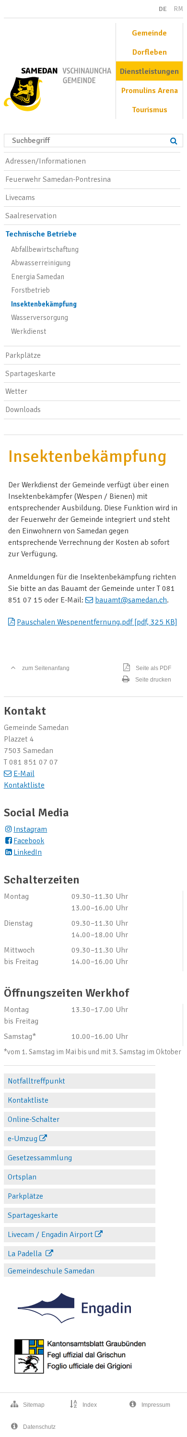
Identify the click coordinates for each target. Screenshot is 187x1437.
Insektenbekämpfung (44, 304)
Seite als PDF (153, 668)
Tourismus (149, 110)
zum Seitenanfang (46, 668)
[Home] (57, 86)
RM (178, 9)
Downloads (23, 409)
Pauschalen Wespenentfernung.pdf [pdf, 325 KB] (97, 622)
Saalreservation (31, 216)
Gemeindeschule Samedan (51, 1271)
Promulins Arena (149, 90)
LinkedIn (27, 852)
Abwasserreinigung (40, 263)
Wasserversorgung (39, 317)
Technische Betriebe (41, 234)
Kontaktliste (24, 785)
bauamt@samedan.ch (131, 600)
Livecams (20, 197)
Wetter (16, 391)
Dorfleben (149, 52)
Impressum (155, 1405)
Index (89, 1405)
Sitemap (34, 1405)
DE (163, 9)
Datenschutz (39, 1427)
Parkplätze (23, 355)
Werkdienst (28, 331)
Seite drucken (153, 679)
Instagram (30, 829)
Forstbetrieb (30, 290)
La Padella (26, 1254)
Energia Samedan (37, 276)
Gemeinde (149, 33)
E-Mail (24, 773)
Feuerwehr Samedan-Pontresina (58, 179)
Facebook (28, 841)
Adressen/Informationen (45, 161)
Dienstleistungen (149, 71)
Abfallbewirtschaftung (45, 249)
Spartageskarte (30, 373)
